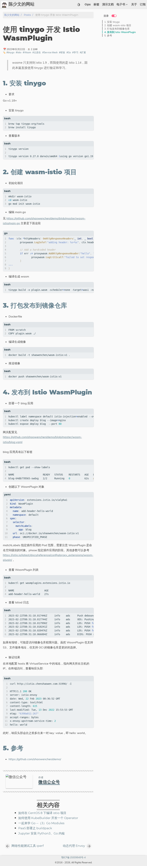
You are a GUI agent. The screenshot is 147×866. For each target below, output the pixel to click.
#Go (69, 52)
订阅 (143, 4)
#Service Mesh (50, 52)
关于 (134, 4)
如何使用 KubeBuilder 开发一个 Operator (48, 818)
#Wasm (27, 52)
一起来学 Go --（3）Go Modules (41, 823)
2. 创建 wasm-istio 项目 (117, 25)
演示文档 (108, 4)
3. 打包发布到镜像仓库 (117, 28)
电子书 (121, 4)
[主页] (4, 4)
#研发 (62, 52)
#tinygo (10, 52)
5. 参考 (108, 35)
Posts (27, 15)
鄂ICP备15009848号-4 (73, 857)
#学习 (75, 52)
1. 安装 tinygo (112, 21)
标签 (96, 4)
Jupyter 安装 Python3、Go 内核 (41, 833)
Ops (88, 4)
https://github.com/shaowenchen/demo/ (35, 759)
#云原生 (36, 52)
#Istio (18, 52)
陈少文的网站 (11, 15)
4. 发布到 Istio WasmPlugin (120, 32)
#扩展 (83, 52)
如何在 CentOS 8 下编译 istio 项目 (42, 813)
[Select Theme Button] (78, 4)
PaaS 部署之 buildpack (35, 828)
